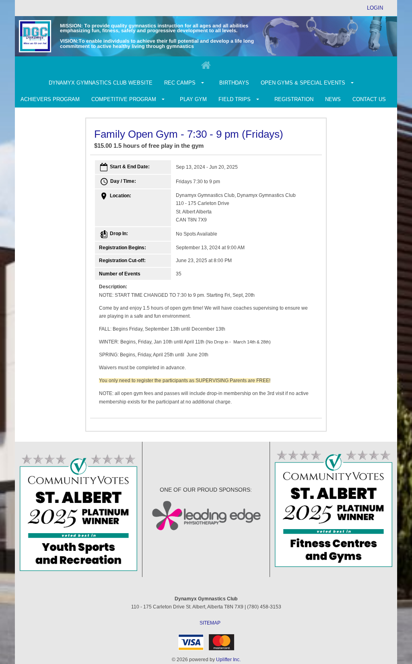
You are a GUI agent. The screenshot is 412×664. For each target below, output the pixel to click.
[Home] (206, 65)
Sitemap (210, 623)
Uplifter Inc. (228, 659)
